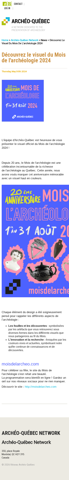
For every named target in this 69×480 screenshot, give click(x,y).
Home (5, 40)
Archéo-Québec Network (24, 40)
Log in (7, 8)
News (44, 40)
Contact (18, 4)
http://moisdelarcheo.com (40, 386)
